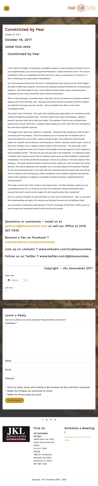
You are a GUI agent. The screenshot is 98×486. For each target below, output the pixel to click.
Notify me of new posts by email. (24, 394)
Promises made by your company (78, 304)
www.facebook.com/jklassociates (30, 242)
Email (8, 369)
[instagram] (55, 419)
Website (9, 378)
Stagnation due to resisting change (20, 304)
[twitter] (51, 419)
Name (8, 360)
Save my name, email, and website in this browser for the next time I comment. (48, 387)
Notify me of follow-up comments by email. (29, 390)
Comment (11, 323)
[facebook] (42, 419)
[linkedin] (47, 419)
